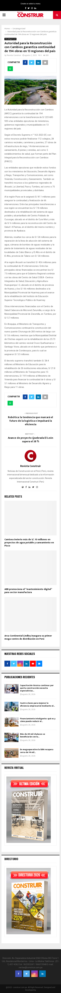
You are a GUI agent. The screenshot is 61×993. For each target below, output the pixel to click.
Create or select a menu (30, 4)
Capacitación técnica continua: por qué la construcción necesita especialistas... (37, 688)
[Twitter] (26, 973)
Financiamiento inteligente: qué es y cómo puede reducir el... (37, 720)
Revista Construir (14, 55)
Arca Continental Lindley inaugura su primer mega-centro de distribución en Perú (28, 637)
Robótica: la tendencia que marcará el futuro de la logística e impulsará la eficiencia (30, 421)
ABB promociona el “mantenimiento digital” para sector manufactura (28, 590)
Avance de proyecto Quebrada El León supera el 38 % (30, 440)
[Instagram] (34, 973)
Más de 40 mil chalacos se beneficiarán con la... (32, 735)
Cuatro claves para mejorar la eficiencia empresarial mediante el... (37, 704)
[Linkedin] (42, 973)
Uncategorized (10, 39)
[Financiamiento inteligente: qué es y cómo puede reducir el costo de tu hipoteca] (11, 722)
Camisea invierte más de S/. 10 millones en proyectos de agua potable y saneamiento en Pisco (29, 543)
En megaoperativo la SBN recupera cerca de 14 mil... (36, 751)
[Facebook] (18, 973)
